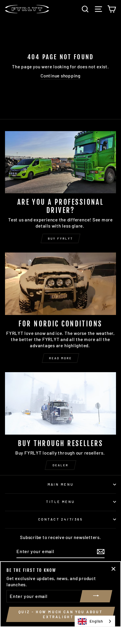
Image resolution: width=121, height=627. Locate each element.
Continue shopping (60, 75)
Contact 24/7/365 (60, 519)
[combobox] (95, 621)
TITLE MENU (60, 502)
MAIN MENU (61, 484)
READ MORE (60, 358)
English (96, 621)
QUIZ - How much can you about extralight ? (60, 614)
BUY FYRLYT (60, 238)
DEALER (60, 465)
